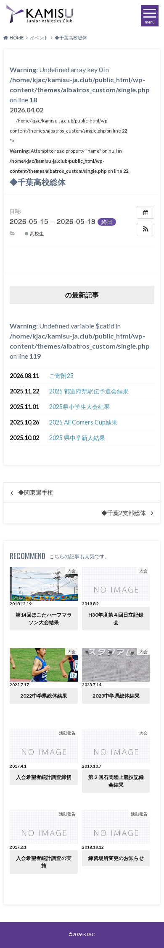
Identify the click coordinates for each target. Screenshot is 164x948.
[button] (145, 229)
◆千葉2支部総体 (123, 513)
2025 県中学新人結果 (77, 437)
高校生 (36, 233)
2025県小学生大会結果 (79, 406)
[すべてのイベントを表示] (145, 212)
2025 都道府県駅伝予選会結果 (89, 391)
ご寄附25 (61, 375)
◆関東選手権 (35, 492)
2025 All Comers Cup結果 (83, 422)
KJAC (89, 934)
